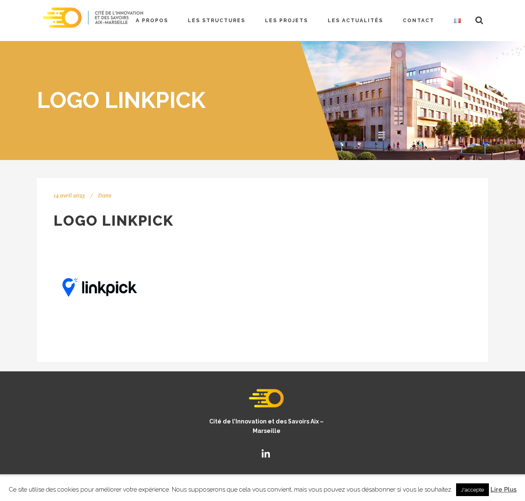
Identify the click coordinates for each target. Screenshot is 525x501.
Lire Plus (504, 489)
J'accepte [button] (472, 490)
